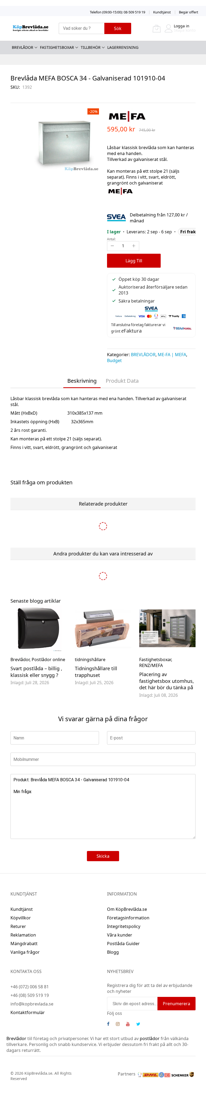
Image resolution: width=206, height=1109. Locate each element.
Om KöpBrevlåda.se (127, 909)
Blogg (113, 952)
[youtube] (128, 1024)
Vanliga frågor (25, 952)
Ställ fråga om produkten (41, 482)
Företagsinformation (128, 918)
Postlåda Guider (123, 943)
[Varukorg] (157, 28)
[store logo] (30, 28)
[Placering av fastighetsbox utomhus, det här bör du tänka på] (167, 628)
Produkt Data (122, 380)
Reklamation (23, 935)
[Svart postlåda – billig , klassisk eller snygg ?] (38, 628)
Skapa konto (185, 30)
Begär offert (188, 12)
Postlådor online (48, 659)
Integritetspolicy (123, 926)
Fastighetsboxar (155, 659)
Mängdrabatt (24, 943)
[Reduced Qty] (112, 246)
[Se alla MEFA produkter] (120, 191)
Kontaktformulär (27, 1012)
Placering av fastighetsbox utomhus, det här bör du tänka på (166, 681)
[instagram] (118, 1024)
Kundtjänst (162, 12)
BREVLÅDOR (143, 355)
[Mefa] (127, 116)
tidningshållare (90, 659)
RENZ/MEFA (151, 665)
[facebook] (108, 1024)
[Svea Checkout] (118, 217)
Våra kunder (119, 935)
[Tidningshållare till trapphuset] (103, 628)
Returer (18, 926)
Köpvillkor (20, 918)
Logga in (181, 25)
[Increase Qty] (133, 246)
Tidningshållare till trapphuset (96, 671)
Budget (114, 360)
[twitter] (138, 1024)
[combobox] (81, 28)
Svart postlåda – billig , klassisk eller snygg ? (36, 671)
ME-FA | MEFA (172, 355)
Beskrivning (82, 380)
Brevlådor (20, 659)
